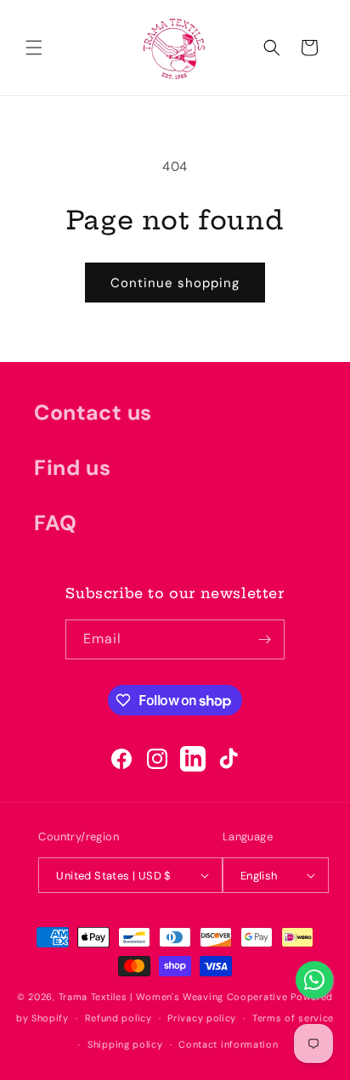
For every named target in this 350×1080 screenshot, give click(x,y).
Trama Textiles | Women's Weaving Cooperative (173, 997)
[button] (34, 47)
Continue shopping (175, 282)
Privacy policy (201, 1018)
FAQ (55, 523)
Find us (72, 468)
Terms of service (293, 1018)
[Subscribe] (265, 639)
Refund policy (118, 1018)
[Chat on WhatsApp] (314, 979)
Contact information (228, 1044)
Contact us (93, 413)
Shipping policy (125, 1044)
